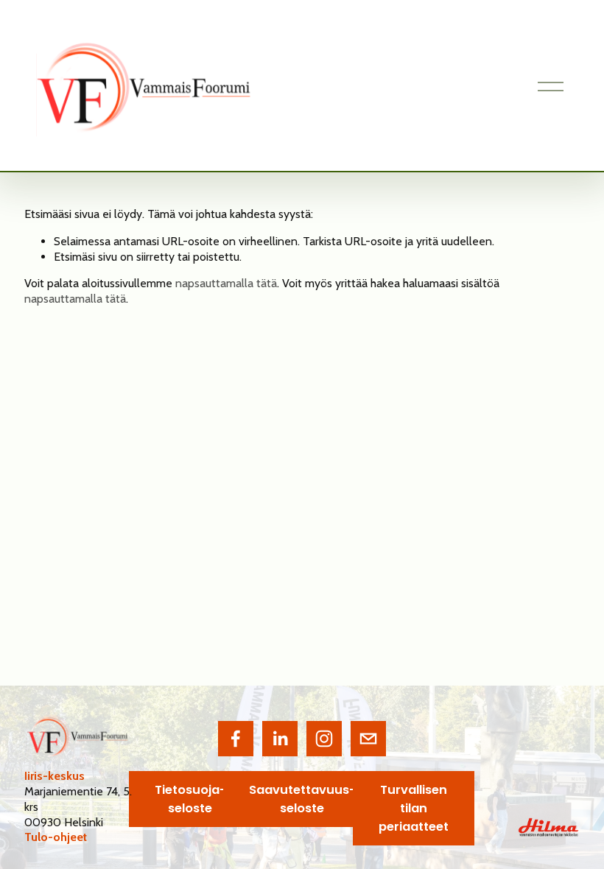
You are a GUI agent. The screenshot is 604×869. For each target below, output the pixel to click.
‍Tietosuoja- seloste (190, 799)
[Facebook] (235, 738)
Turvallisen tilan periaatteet (414, 808)
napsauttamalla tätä (226, 283)
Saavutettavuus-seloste (302, 799)
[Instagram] (324, 738)
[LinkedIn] (280, 738)
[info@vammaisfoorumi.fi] (368, 738)
